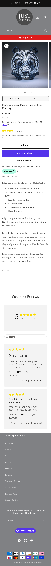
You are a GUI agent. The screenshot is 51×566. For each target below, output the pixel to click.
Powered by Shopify (34, 563)
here (4, 137)
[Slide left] (19, 93)
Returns (8, 475)
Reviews (9, 443)
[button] (6, 17)
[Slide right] (31, 93)
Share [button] (7, 270)
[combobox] (25, 30)
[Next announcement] (46, 3)
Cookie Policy (11, 500)
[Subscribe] (42, 520)
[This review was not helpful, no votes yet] (40, 380)
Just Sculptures (21, 563)
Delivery (9, 468)
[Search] (45, 30)
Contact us (10, 456)
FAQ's (8, 462)
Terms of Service (12, 481)
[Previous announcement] (5, 3)
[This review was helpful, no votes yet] (35, 380)
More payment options (25, 160)
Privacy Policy (11, 494)
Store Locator (11, 487)
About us (9, 449)
